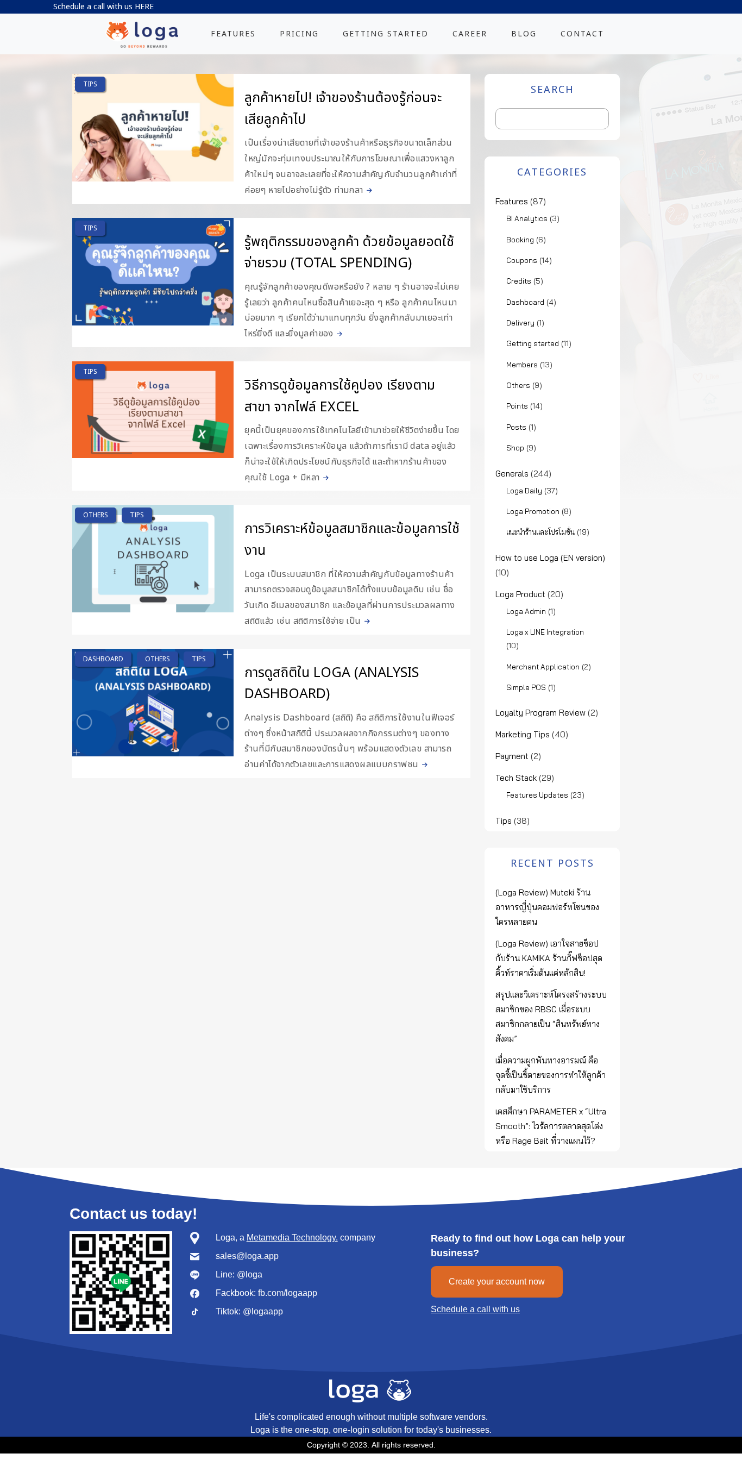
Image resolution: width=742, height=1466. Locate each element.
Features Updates (537, 795)
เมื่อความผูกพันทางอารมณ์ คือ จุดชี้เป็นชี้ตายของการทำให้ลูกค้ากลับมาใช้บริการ (550, 1075)
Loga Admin (526, 611)
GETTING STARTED (386, 34)
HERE (144, 6)
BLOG (524, 34)
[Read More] (367, 190)
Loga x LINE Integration (545, 632)
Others (95, 515)
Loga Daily (524, 490)
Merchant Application (543, 666)
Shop (515, 447)
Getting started (532, 343)
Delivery (520, 322)
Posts (516, 427)
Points (517, 406)
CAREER (469, 34)
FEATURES (233, 34)
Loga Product (520, 594)
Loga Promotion (532, 511)
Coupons (521, 260)
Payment (512, 756)
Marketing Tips (522, 734)
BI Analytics (527, 218)
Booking (520, 239)
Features (511, 201)
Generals (512, 473)
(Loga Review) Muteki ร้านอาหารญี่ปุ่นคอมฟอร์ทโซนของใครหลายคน (547, 907)
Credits (518, 281)
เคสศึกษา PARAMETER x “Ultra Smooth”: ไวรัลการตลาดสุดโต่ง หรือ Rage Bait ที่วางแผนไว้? (550, 1126)
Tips (90, 84)
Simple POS (526, 687)
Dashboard (103, 659)
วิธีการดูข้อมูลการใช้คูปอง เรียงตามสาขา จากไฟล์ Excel (339, 396)
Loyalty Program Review (540, 712)
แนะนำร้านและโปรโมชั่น (540, 532)
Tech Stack (516, 778)
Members (522, 364)
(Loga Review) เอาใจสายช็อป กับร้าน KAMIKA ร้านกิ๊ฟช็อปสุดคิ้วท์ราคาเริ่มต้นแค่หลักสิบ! (548, 958)
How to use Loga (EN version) (550, 558)
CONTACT (582, 34)
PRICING (299, 34)
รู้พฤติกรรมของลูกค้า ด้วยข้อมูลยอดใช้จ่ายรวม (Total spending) (349, 252)
